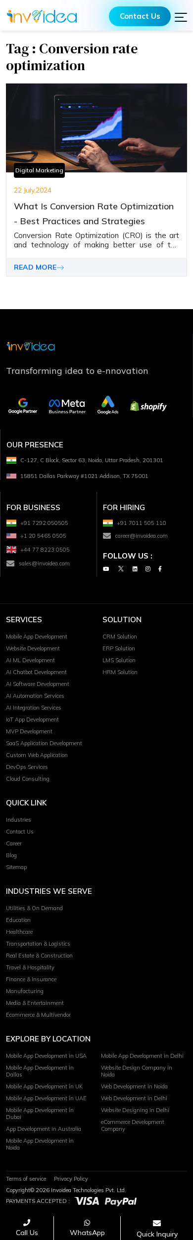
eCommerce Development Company (132, 1125)
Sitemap (16, 867)
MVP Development (29, 731)
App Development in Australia (43, 1128)
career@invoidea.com (141, 535)
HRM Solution (120, 672)
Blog (11, 855)
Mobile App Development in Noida (40, 1144)
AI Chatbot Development (36, 672)
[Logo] (42, 16)
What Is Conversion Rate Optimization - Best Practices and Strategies (94, 213)
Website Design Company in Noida (136, 1071)
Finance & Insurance (31, 979)
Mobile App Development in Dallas (40, 1071)
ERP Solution (118, 648)
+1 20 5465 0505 (43, 535)
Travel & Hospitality (30, 967)
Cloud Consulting (27, 778)
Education (18, 920)
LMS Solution (119, 660)
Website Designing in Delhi (135, 1110)
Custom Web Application (37, 755)
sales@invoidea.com (44, 563)
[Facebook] (160, 568)
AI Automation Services (35, 695)
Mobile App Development (36, 636)
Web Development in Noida (134, 1086)
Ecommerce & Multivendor (38, 1014)
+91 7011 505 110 (141, 523)
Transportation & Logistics (38, 943)
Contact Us (140, 16)
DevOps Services (27, 766)
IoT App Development (32, 719)
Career (14, 843)
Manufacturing (25, 991)
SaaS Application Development (44, 743)
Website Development (33, 648)
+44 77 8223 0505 (45, 549)
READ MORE (35, 267)
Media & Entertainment (35, 1003)
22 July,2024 (32, 190)
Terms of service (26, 1178)
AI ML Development (30, 660)
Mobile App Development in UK (44, 1086)
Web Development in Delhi (134, 1098)
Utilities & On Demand (34, 908)
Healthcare (19, 931)
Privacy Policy (71, 1178)
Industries (18, 819)
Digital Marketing (39, 170)
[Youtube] (106, 568)
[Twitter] (121, 568)
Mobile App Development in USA (46, 1055)
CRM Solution (119, 636)
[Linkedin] (135, 568)
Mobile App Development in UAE (46, 1098)
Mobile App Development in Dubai (40, 1113)
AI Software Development (37, 683)
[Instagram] (147, 568)
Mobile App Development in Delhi (142, 1055)
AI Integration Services (33, 707)
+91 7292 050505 (44, 523)
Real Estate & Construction (39, 955)
